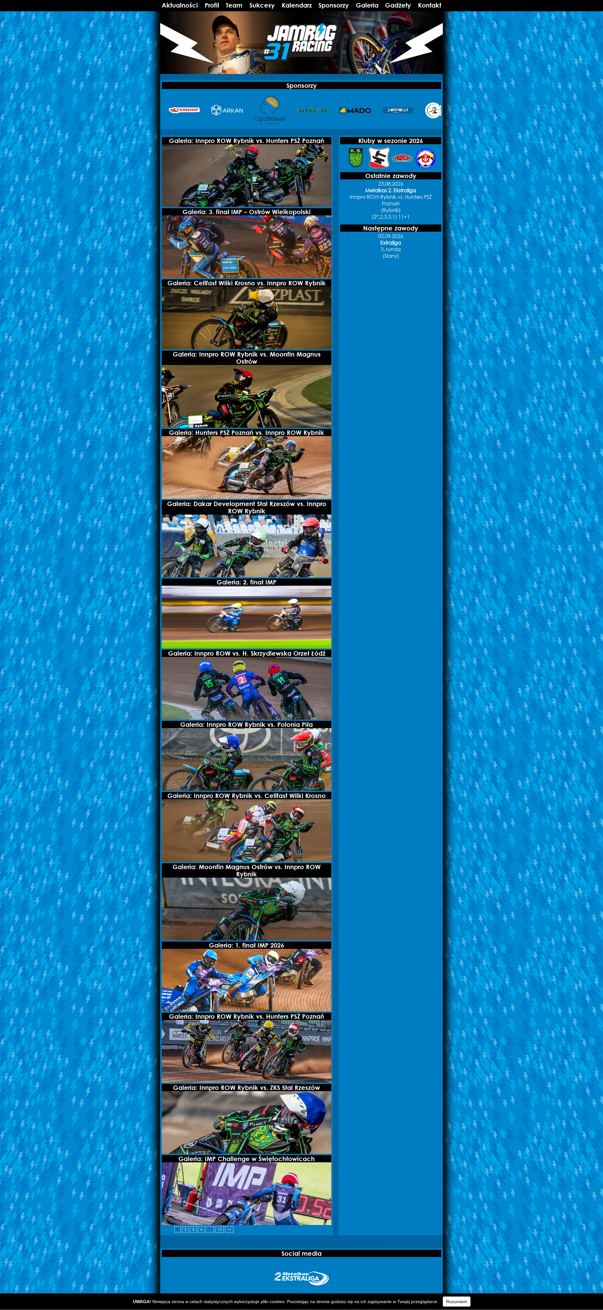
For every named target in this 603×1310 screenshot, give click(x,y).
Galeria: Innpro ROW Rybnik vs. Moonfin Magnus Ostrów (247, 358)
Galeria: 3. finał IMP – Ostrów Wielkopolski (246, 211)
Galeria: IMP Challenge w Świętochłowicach (246, 1158)
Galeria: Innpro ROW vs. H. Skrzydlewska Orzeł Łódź (246, 653)
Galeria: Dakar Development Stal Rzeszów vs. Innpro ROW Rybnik (246, 507)
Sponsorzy (333, 5)
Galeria (367, 5)
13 (219, 1229)
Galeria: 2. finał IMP (246, 582)
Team (234, 5)
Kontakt (429, 5)
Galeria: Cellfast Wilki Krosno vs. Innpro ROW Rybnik (246, 283)
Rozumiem (456, 1301)
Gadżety (398, 5)
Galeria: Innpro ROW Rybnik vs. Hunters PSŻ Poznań (246, 140)
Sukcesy (262, 5)
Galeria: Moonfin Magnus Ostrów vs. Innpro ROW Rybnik (246, 870)
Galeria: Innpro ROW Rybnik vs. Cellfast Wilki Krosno (246, 795)
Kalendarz (297, 5)
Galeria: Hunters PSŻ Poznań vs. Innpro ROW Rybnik (246, 432)
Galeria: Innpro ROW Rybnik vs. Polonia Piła (246, 724)
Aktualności (180, 5)
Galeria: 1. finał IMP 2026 (246, 945)
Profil (212, 5)
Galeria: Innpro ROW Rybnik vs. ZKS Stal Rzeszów (246, 1087)
